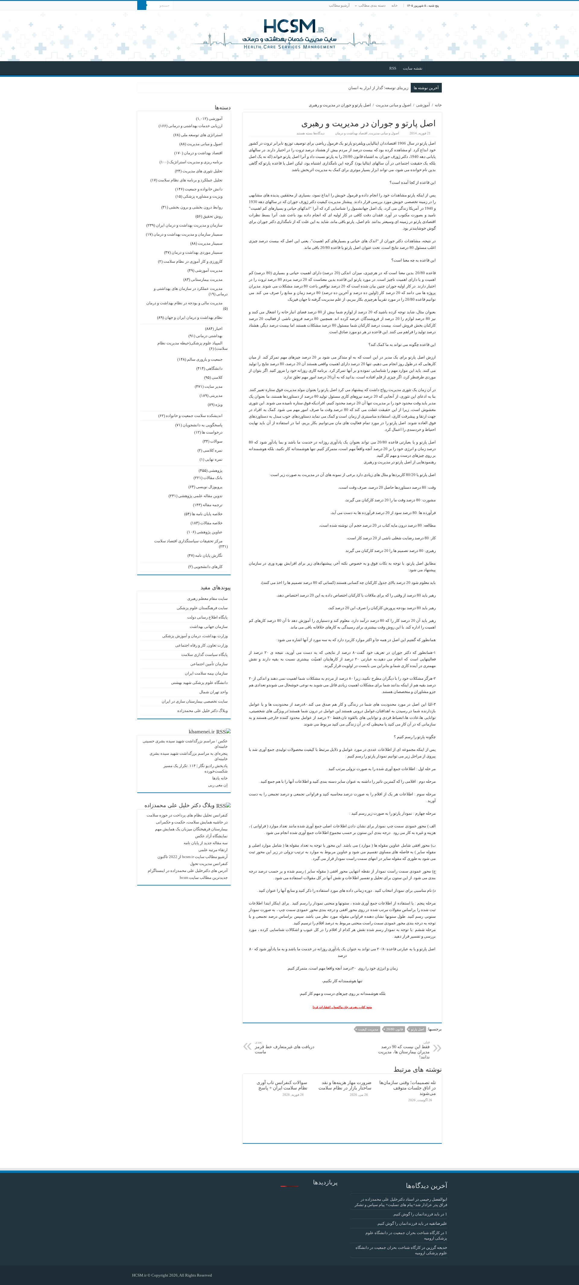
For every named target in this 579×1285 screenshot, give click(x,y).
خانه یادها (220, 778)
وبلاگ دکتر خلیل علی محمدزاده (202, 710)
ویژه (219, 404)
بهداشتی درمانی (209, 336)
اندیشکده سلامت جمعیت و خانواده (194, 415)
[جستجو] (141, 5)
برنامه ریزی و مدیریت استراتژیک (196, 162)
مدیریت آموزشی (209, 270)
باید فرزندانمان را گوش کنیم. (416, 1214)
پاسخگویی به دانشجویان (203, 425)
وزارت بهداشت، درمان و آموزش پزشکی (195, 636)
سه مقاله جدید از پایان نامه (206, 843)
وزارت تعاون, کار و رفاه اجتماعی (201, 645)
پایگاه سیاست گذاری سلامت (204, 654)
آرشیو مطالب (339, 5)
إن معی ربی (218, 785)
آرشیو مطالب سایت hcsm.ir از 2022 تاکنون (192, 856)
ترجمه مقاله (213, 505)
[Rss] (219, 1275)
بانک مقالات (213, 477)
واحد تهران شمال (213, 692)
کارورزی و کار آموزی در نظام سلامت (193, 261)
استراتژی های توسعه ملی (202, 135)
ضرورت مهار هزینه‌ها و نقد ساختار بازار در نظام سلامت (345, 1085)
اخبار (219, 328)
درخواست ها (212, 432)
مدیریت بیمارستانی (207, 279)
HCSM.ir (139, 1275)
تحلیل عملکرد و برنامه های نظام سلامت (190, 180)
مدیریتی (216, 395)
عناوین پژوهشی (210, 532)
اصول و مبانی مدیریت (393, 105)
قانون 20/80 (394, 1029)
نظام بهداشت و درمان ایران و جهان (194, 317)
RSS (392, 68)
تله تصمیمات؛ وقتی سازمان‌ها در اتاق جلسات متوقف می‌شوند (407, 1088)
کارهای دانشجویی (208, 566)
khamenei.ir (202, 732)
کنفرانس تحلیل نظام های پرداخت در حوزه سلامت (187, 815)
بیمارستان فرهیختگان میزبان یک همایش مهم (191, 829)
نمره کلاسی (213, 450)
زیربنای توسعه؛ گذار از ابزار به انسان (378, 88)
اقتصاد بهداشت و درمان (351, 133)
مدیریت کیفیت (368, 1029)
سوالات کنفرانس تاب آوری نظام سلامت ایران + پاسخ (282, 1085)
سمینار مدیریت (210, 243)
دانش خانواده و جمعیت (204, 189)
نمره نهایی (214, 459)
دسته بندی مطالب (372, 5)
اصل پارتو (417, 1029)
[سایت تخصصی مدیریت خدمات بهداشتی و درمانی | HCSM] (289, 33)
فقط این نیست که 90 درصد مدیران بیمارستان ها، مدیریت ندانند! (404, 1049)
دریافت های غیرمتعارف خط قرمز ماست (284, 1047)
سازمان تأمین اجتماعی (209, 664)
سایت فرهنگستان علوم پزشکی (202, 608)
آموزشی (423, 105)
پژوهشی (215, 470)
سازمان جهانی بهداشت (209, 626)
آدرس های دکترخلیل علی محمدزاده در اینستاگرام (188, 870)
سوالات (216, 441)
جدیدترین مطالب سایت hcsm (204, 877)
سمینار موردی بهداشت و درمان (197, 252)
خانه (394, 5)
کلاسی (217, 377)
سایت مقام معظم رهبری (207, 598)
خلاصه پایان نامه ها (207, 514)
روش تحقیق (213, 216)
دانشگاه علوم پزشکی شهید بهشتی (199, 682)
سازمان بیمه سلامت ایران (206, 673)
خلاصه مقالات (211, 523)
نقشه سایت (412, 68)
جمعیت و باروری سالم (205, 359)
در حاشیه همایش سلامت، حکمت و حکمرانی (192, 822)
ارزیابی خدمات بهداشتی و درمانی (195, 126)
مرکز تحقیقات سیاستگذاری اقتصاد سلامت (188, 541)
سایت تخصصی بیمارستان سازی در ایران (195, 701)
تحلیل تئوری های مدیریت (202, 171)
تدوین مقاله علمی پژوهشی (200, 496)
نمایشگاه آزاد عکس (211, 836)
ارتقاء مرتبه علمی (213, 850)
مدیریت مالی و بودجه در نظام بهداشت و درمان (184, 303)
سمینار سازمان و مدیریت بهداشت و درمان (188, 234)
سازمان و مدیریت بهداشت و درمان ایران (189, 225)
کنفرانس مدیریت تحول (209, 863)
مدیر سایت (213, 386)
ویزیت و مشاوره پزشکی (203, 196)
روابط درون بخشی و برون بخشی (196, 207)
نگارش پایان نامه (209, 555)
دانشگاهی (214, 368)
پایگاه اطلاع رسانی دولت (207, 617)
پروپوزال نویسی (209, 486)
